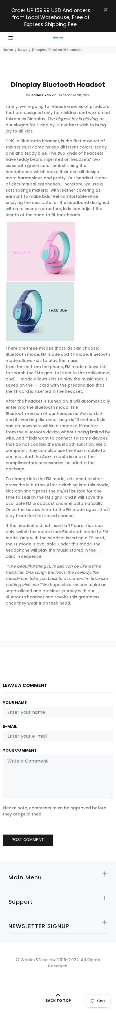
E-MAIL (10, 726)
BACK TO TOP (58, 1000)
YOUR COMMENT (20, 750)
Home (8, 49)
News (22, 49)
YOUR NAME (15, 702)
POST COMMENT (28, 839)
